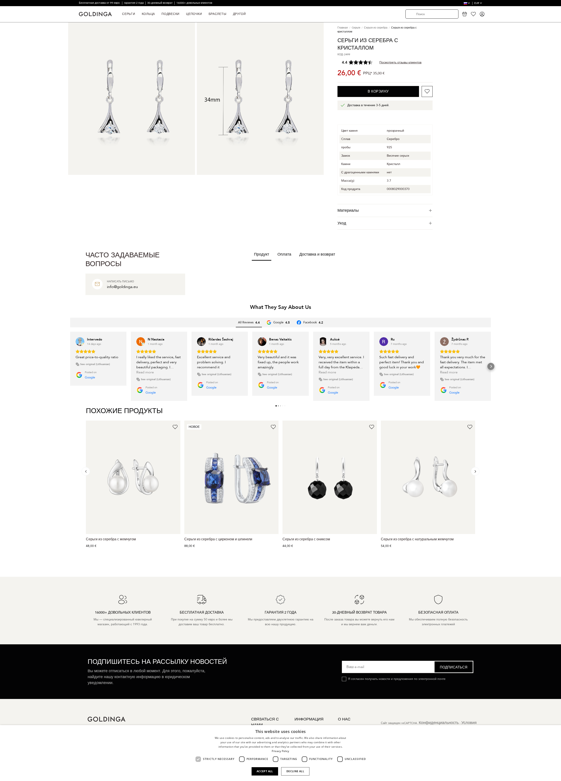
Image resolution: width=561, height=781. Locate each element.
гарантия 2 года (134, 3)
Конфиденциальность (439, 722)
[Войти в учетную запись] (482, 14)
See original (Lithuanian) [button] (95, 364)
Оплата (284, 254)
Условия (469, 722)
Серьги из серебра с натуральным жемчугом (417, 539)
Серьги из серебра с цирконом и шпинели (218, 539)
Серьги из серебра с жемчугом (111, 539)
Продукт (261, 254)
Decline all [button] (295, 771)
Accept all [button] (265, 771)
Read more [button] (145, 372)
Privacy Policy (280, 751)
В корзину (378, 91)
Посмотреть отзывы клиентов (400, 62)
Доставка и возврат (317, 254)
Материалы (348, 210)
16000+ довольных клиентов (194, 3)
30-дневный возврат (160, 3)
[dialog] (280, 753)
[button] (70, 366)
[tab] (385, 210)
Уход (341, 223)
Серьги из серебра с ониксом (306, 539)
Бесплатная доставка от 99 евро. (100, 3)
